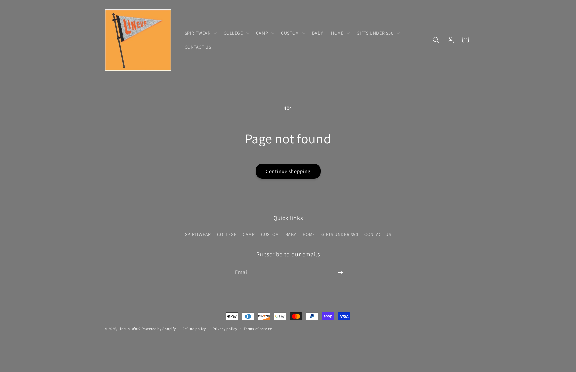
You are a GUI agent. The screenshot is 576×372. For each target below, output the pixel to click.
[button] (200, 33)
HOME (309, 234)
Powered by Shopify (159, 328)
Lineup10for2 (129, 328)
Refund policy (194, 328)
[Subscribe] (340, 272)
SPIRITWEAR (198, 234)
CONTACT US (377, 234)
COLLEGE (226, 234)
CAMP (249, 234)
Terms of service (258, 328)
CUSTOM (270, 234)
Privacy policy (225, 328)
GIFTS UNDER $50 (339, 234)
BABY (290, 234)
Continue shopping (288, 171)
